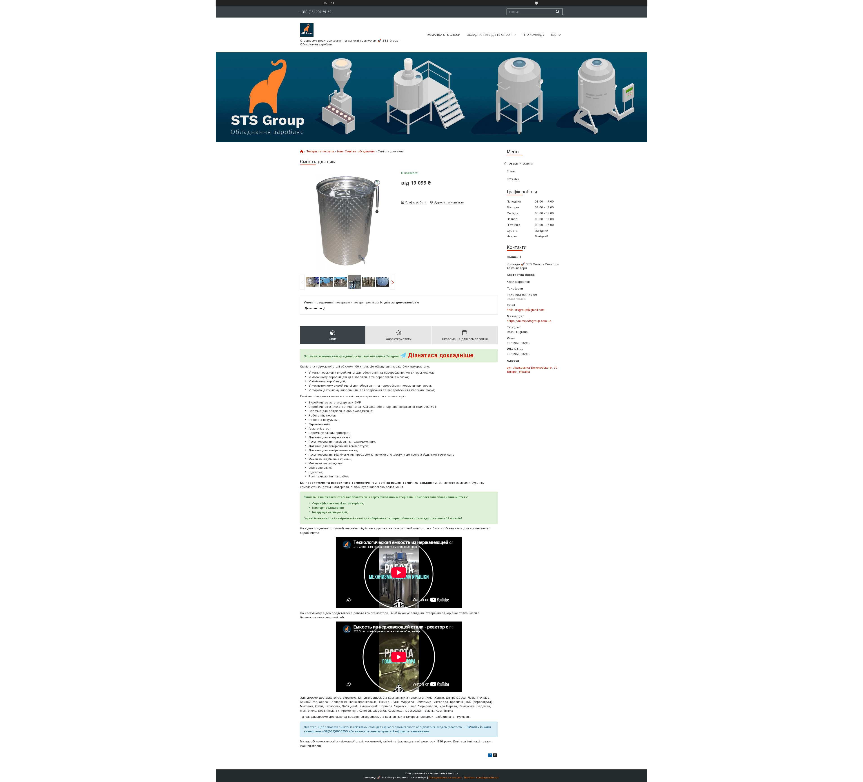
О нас (511, 171)
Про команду (534, 35)
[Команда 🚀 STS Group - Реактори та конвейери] (307, 29)
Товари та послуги (320, 151)
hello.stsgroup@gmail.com (526, 310)
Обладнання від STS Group (489, 35)
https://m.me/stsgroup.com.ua (529, 321)
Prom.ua (453, 773)
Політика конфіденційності (481, 778)
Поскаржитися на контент (445, 778)
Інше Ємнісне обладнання (356, 151)
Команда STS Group (443, 35)
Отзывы (513, 179)
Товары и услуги (520, 163)
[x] (495, 756)
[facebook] (490, 756)
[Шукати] (557, 12)
